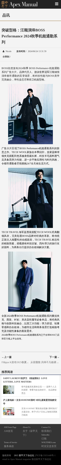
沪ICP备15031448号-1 (45, 455)
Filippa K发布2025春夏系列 (16, 362)
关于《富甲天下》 (30, 431)
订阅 (45, 437)
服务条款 (10, 444)
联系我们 (46, 429)
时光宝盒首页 (48, 444)
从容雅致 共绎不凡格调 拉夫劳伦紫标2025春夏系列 (44, 362)
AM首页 (10, 429)
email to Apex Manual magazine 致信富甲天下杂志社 (26, 459)
